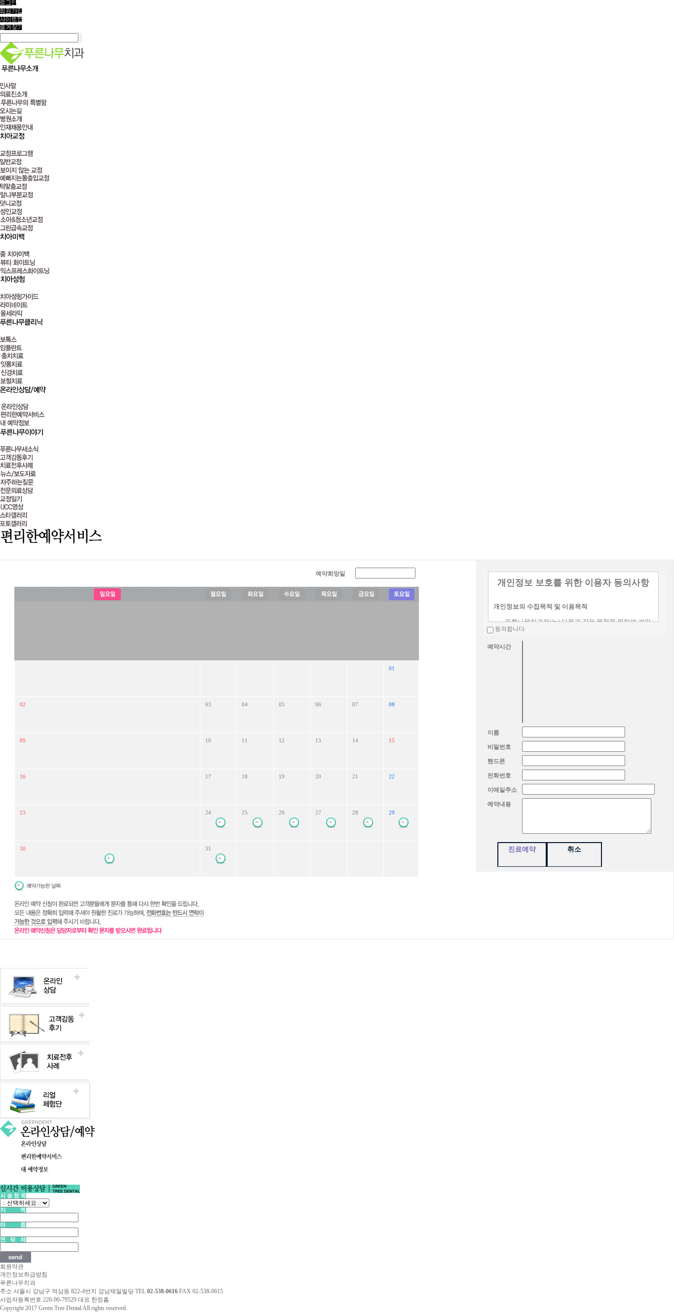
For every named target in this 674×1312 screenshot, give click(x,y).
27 (318, 812)
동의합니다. (510, 628)
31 (208, 848)
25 (245, 812)
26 (282, 812)
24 (208, 812)
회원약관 (12, 1266)
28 (355, 812)
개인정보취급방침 (23, 1274)
